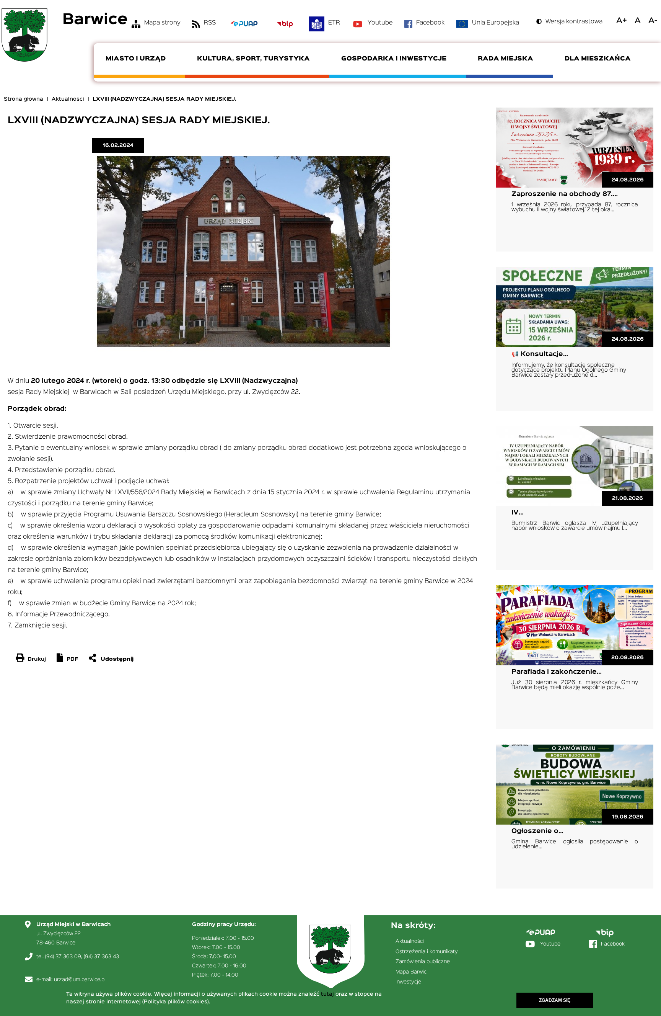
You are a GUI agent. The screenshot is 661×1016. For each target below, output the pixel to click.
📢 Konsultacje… (539, 354)
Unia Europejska (495, 23)
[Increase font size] (621, 20)
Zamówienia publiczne (423, 961)
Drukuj (37, 659)
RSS (210, 23)
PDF (72, 659)
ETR (334, 23)
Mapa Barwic (411, 972)
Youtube (380, 23)
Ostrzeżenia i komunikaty (427, 951)
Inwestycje (408, 982)
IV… (517, 513)
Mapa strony (162, 23)
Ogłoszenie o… (537, 831)
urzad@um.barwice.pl (80, 979)
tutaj (327, 994)
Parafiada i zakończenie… (556, 672)
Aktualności (68, 99)
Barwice (95, 20)
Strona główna (23, 99)
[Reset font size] (638, 20)
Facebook (430, 23)
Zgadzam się (554, 1000)
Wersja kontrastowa (573, 22)
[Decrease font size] (652, 20)
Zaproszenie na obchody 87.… (564, 194)
